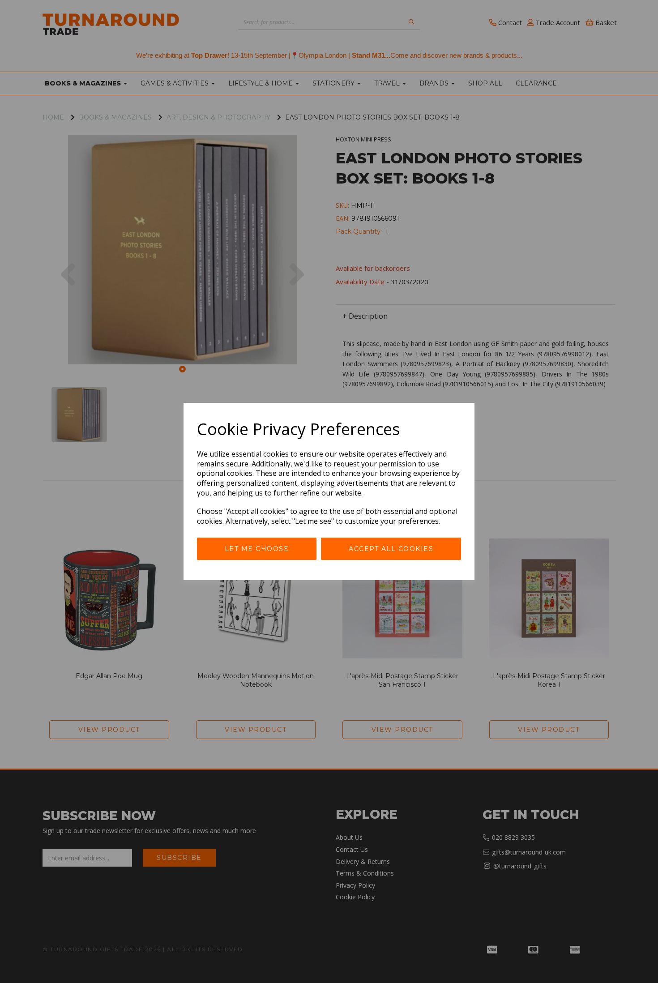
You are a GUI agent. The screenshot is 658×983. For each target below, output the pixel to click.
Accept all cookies (391, 549)
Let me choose (257, 549)
